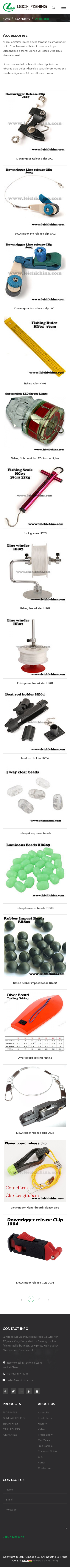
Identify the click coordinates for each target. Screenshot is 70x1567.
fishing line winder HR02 (35, 608)
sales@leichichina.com (21, 1380)
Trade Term (45, 1418)
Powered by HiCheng (45, 1560)
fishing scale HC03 (35, 533)
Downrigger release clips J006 (35, 1132)
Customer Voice (47, 1451)
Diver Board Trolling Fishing (35, 1057)
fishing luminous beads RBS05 (35, 908)
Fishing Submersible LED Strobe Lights (35, 458)
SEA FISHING (22, 18)
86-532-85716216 (18, 1373)
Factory (42, 1423)
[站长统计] (27, 1560)
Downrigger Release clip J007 (35, 158)
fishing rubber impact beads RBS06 (35, 983)
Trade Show (45, 1434)
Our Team (44, 1440)
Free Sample (45, 1445)
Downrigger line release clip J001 (35, 308)
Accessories (42, 18)
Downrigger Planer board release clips (35, 1207)
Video (41, 1429)
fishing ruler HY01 (35, 383)
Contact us (44, 1468)
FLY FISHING (10, 1412)
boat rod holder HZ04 (35, 758)
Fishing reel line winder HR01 (35, 683)
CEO (40, 1456)
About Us (43, 1412)
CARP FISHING (11, 1429)
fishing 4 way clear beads (35, 833)
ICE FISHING (10, 1434)
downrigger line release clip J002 (35, 233)
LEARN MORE (35, 121)
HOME (6, 18)
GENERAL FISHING (14, 1418)
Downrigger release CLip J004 (35, 1282)
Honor (41, 1462)
